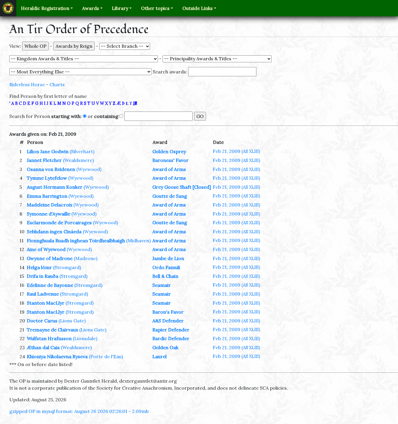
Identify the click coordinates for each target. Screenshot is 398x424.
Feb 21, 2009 (236, 151)
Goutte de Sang (169, 196)
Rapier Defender (170, 330)
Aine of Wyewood (46, 249)
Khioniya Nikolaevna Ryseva (57, 356)
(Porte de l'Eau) (106, 356)
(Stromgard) (67, 267)
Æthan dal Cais (43, 347)
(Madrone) (85, 258)
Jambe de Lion (168, 258)
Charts (57, 84)
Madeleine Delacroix (49, 205)
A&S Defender (168, 321)
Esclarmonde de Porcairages (59, 222)
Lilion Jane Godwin (47, 151)
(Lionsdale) (85, 338)
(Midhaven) (138, 240)
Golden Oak (165, 347)
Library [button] (120, 8)
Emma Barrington (47, 196)
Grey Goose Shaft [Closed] (181, 187)
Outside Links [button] (197, 8)
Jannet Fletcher (44, 160)
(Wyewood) (88, 169)
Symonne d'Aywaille (48, 214)
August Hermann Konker (54, 187)
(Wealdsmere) (78, 160)
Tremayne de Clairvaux (52, 330)
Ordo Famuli (166, 267)
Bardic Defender (170, 338)
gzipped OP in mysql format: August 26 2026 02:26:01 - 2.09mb (79, 411)
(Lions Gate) (72, 321)
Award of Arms (169, 169)
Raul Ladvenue (43, 294)
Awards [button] (90, 8)
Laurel (159, 356)
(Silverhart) (82, 151)
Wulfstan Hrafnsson (49, 338)
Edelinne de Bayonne (50, 285)
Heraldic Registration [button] (45, 8)
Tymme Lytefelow (47, 178)
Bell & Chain (165, 276)
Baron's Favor (168, 312)
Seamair (161, 285)
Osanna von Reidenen (51, 169)
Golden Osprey (169, 151)
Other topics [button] (155, 8)
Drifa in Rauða (42, 276)
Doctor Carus (42, 321)
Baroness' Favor (170, 160)
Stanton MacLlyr (45, 303)
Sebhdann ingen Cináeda (54, 231)
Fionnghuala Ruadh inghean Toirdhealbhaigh (76, 240)
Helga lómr (39, 267)
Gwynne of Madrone (50, 258)
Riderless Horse (27, 84)
